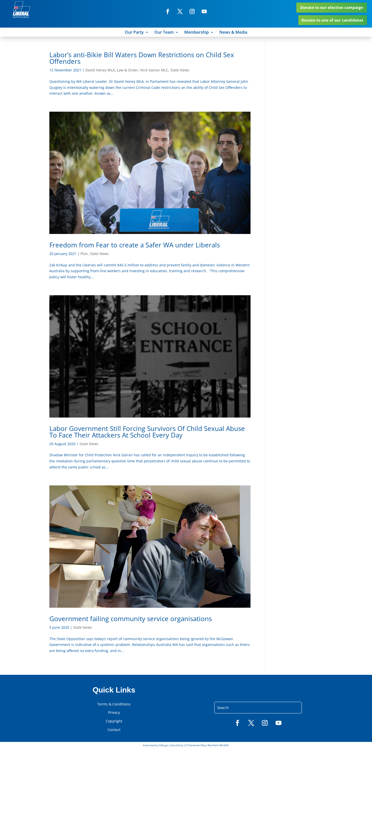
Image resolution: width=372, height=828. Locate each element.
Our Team (164, 32)
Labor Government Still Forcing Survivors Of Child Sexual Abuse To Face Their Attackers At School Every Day (147, 432)
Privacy (114, 712)
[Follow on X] (180, 11)
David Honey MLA (100, 70)
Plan (84, 253)
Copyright (114, 721)
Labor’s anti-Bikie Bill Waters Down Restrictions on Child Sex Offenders (141, 58)
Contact (114, 729)
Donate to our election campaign (331, 7)
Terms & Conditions (114, 704)
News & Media (233, 32)
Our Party (134, 32)
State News (179, 70)
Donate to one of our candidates (332, 20)
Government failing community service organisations (130, 618)
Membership (196, 32)
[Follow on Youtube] (204, 11)
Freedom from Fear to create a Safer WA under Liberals (134, 244)
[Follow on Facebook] (168, 11)
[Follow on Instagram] (192, 11)
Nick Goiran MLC (154, 70)
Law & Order (127, 70)
